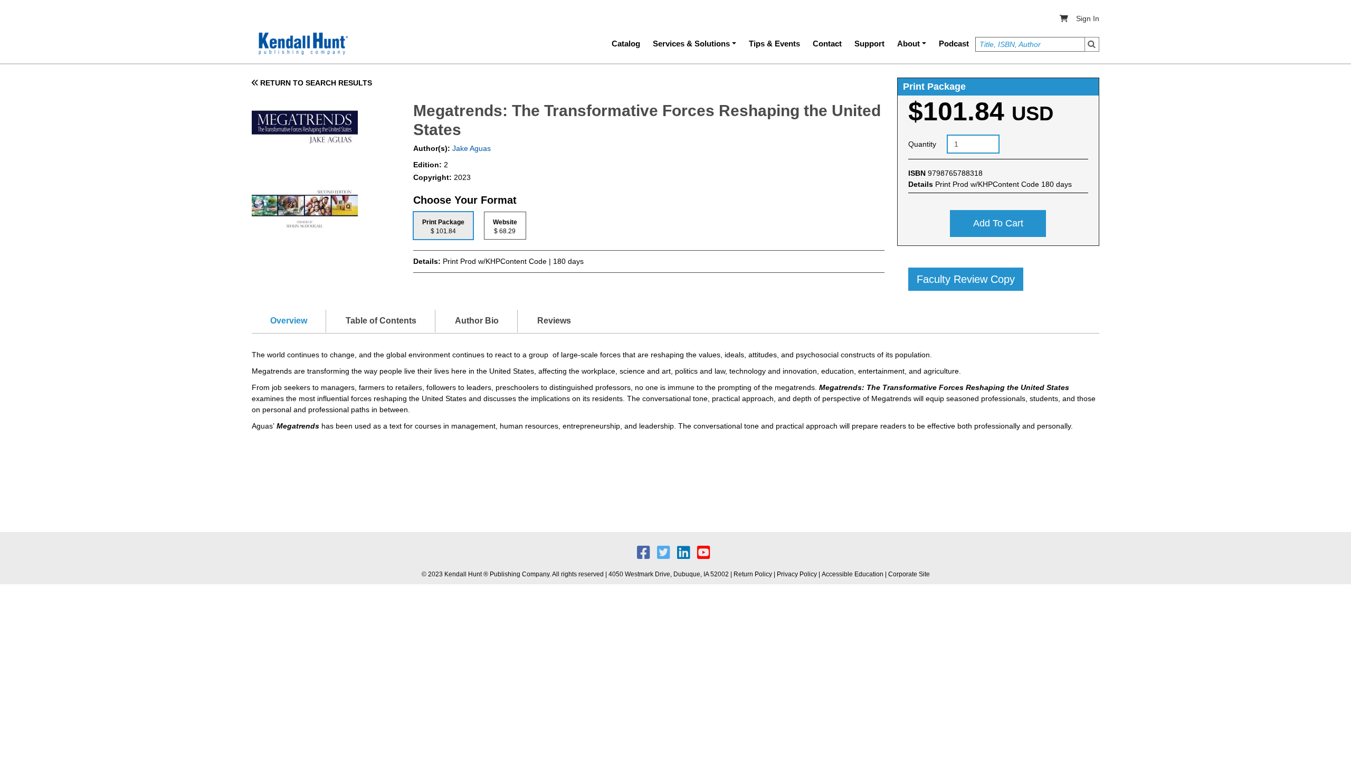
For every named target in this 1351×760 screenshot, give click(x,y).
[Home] (302, 43)
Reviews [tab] (554, 320)
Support (869, 43)
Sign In (1087, 18)
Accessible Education (852, 574)
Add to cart (998, 223)
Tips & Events (774, 43)
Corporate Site (909, 574)
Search (1091, 44)
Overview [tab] (288, 320)
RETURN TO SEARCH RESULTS (315, 83)
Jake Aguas (470, 148)
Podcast (954, 43)
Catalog (626, 43)
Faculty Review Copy (966, 279)
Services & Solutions (691, 43)
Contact (827, 43)
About (908, 43)
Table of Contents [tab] (381, 320)
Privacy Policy (797, 574)
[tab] (443, 226)
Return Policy (753, 574)
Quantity (922, 144)
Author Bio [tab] (477, 320)
